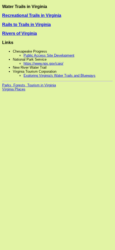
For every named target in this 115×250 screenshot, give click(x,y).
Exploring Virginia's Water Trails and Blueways (59, 75)
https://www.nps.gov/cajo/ (43, 63)
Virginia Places (13, 89)
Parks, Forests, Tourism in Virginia (29, 85)
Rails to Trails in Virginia (26, 24)
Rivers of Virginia (19, 33)
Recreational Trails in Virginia (31, 15)
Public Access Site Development (49, 55)
